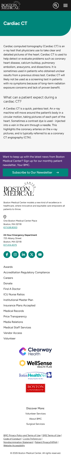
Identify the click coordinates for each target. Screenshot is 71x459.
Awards (8, 266)
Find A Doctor (12, 289)
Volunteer (9, 338)
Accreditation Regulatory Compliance (26, 272)
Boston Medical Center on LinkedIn (23, 254)
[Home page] (19, 195)
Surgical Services (35, 424)
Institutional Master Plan (18, 300)
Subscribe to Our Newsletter (32, 172)
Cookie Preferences (32, 438)
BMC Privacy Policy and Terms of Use (21, 435)
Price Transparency (15, 316)
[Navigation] (65, 5)
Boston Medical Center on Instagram (15, 254)
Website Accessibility (14, 445)
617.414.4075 (10, 245)
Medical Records (13, 311)
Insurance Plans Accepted (19, 305)
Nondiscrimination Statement (18, 442)
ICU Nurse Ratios (14, 294)
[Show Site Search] (56, 5)
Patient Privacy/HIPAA (46, 442)
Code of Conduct (12, 439)
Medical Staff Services (17, 327)
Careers (8, 277)
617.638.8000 (10, 227)
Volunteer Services (35, 413)
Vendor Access (12, 333)
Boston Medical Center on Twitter (31, 254)
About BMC (35, 418)
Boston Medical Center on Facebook (6, 254)
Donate (7, 283)
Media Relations (13, 322)
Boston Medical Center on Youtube (40, 254)
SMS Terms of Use (51, 435)
